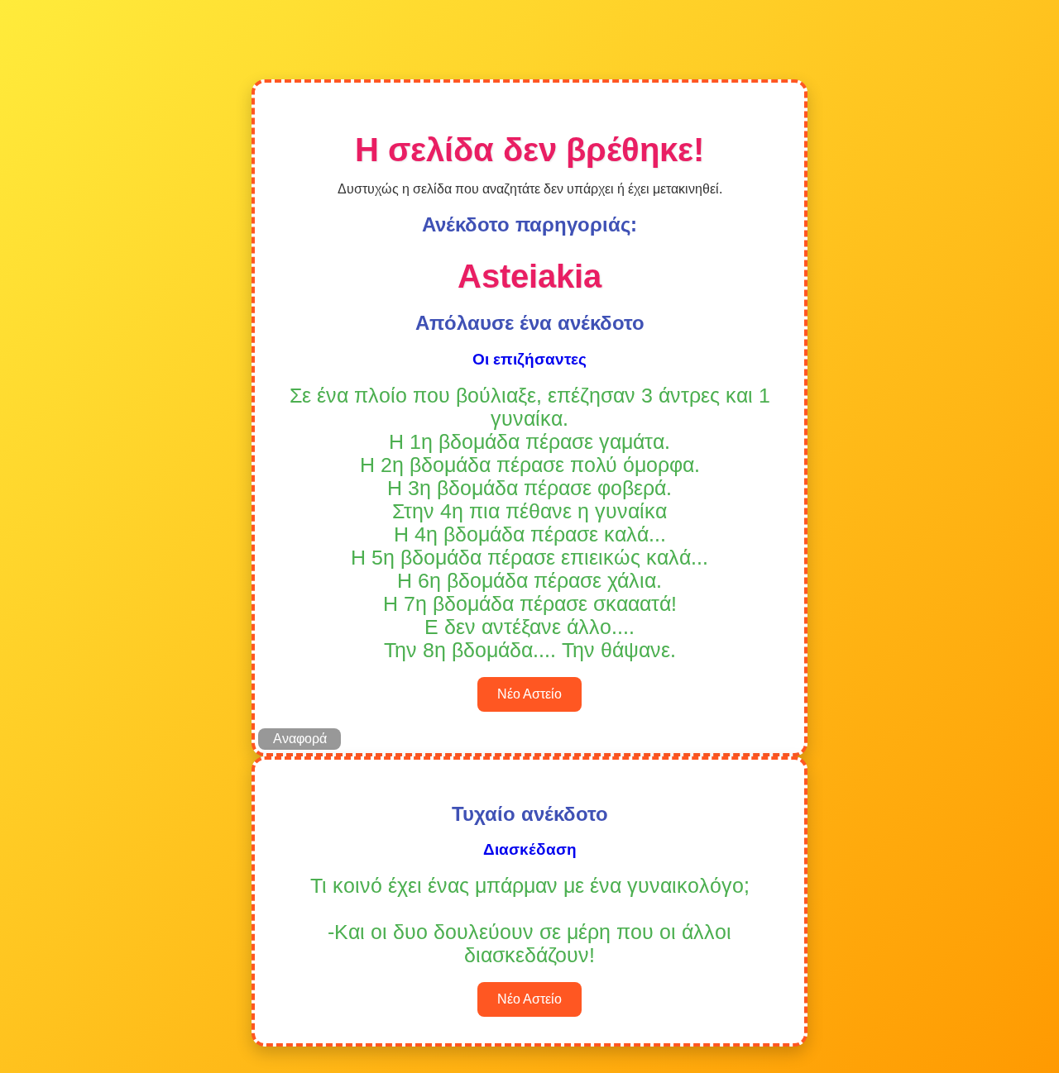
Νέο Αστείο (529, 694)
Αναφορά (300, 739)
